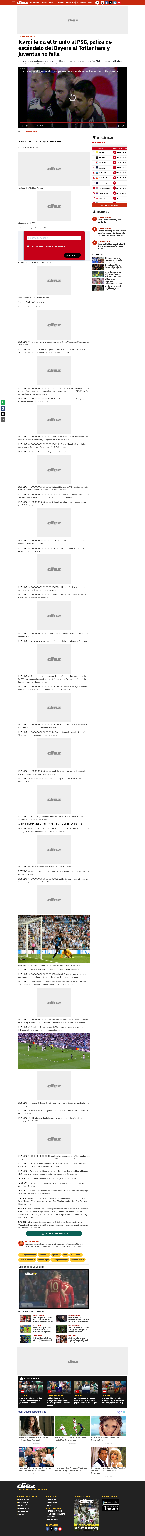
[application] (72, 97)
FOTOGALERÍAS (31, 1378)
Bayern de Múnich (28, 1260)
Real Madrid (76, 1255)
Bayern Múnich (78, 1260)
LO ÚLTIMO (98, 254)
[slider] (72, 122)
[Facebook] (47, 1528)
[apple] (115, 1508)
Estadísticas (105, 137)
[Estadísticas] (102, 2)
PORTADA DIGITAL (82, 1496)
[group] (32, 125)
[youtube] (60, 1528)
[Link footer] (26, 1485)
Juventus (56, 1255)
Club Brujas (44, 1260)
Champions (44, 1255)
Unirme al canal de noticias (56, 1234)
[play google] (115, 1502)
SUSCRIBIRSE (72, 255)
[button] (72, 98)
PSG (66, 1255)
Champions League (28, 1255)
